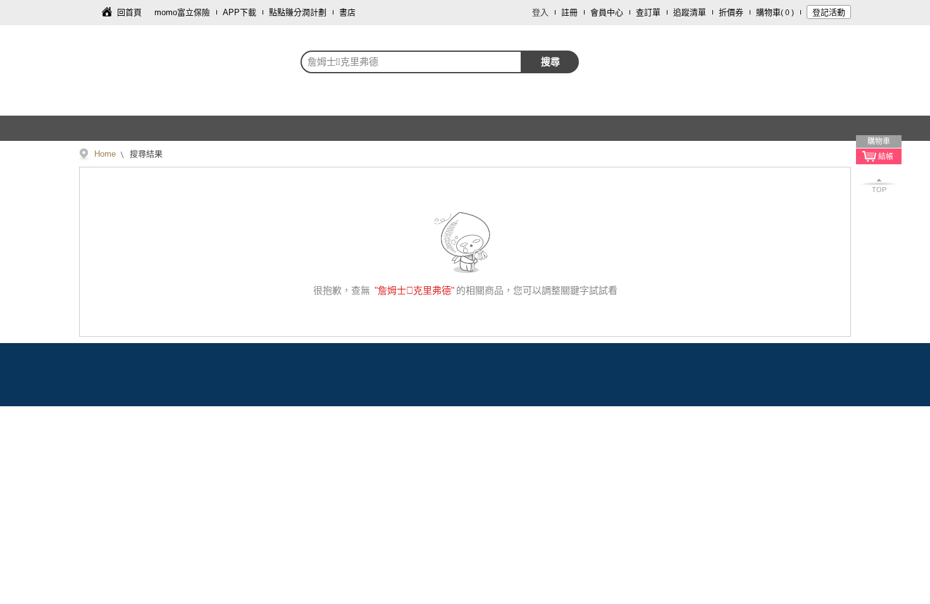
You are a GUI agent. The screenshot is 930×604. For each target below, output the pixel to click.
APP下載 (239, 12)
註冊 (569, 12)
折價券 (731, 12)
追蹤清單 (689, 12)
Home (105, 154)
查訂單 (648, 12)
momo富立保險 (182, 12)
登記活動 (828, 12)
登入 (540, 12)
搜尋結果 (145, 154)
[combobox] (411, 62)
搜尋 (550, 61)
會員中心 (606, 12)
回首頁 (129, 12)
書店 (347, 12)
